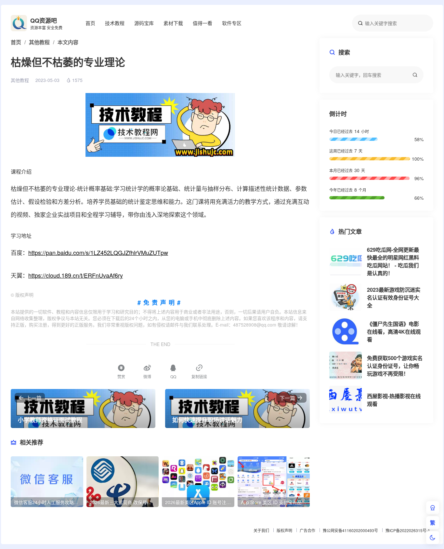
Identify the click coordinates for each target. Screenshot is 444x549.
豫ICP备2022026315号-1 (407, 530)
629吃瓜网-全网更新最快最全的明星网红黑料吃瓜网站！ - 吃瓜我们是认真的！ (393, 261)
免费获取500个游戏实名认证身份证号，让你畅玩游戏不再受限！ (395, 365)
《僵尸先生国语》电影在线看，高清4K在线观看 (394, 331)
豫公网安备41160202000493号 (350, 530)
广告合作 (307, 530)
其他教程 (20, 80)
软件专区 (232, 23)
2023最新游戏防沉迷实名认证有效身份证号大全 (393, 297)
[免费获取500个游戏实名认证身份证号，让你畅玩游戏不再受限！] (345, 365)
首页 (90, 23)
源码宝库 (144, 23)
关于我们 (261, 530)
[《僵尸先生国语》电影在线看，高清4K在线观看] (345, 331)
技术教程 (114, 23)
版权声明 (284, 530)
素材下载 (173, 23)
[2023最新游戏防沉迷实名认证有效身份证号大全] (345, 297)
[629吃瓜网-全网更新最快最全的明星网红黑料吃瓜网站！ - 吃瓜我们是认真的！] (345, 261)
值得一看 (202, 23)
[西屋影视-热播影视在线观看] (345, 399)
